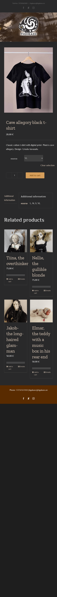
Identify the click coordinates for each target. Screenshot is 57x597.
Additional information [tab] (9, 198)
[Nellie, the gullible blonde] (41, 240)
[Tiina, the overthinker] (15, 240)
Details (22, 279)
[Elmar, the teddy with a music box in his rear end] (41, 311)
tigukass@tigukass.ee (37, 3)
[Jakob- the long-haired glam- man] (15, 311)
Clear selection (48, 165)
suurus (14, 158)
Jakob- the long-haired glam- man (15, 339)
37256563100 (23, 3)
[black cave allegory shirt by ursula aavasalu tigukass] (28, 80)
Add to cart (35, 175)
